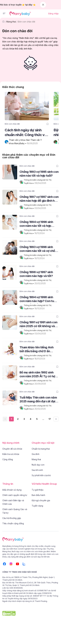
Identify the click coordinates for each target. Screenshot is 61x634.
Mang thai (11, 21)
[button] (4, 13)
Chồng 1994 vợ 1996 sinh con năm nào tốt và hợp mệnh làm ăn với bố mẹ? (36, 224)
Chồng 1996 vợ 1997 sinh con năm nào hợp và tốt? (36, 274)
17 (50, 419)
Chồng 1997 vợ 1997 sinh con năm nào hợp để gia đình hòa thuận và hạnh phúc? (39, 199)
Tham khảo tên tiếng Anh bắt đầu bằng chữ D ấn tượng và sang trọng (36, 350)
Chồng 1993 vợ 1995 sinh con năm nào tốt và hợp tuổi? (39, 173)
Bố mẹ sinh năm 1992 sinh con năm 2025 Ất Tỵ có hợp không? (38, 375)
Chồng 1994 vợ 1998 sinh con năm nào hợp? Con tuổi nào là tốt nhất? (38, 299)
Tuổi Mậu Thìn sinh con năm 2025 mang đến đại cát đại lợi (38, 400)
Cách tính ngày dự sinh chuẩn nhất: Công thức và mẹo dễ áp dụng (25, 132)
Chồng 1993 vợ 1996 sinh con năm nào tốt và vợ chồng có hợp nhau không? (39, 249)
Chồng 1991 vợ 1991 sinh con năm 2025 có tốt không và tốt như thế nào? (38, 324)
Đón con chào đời (26, 21)
